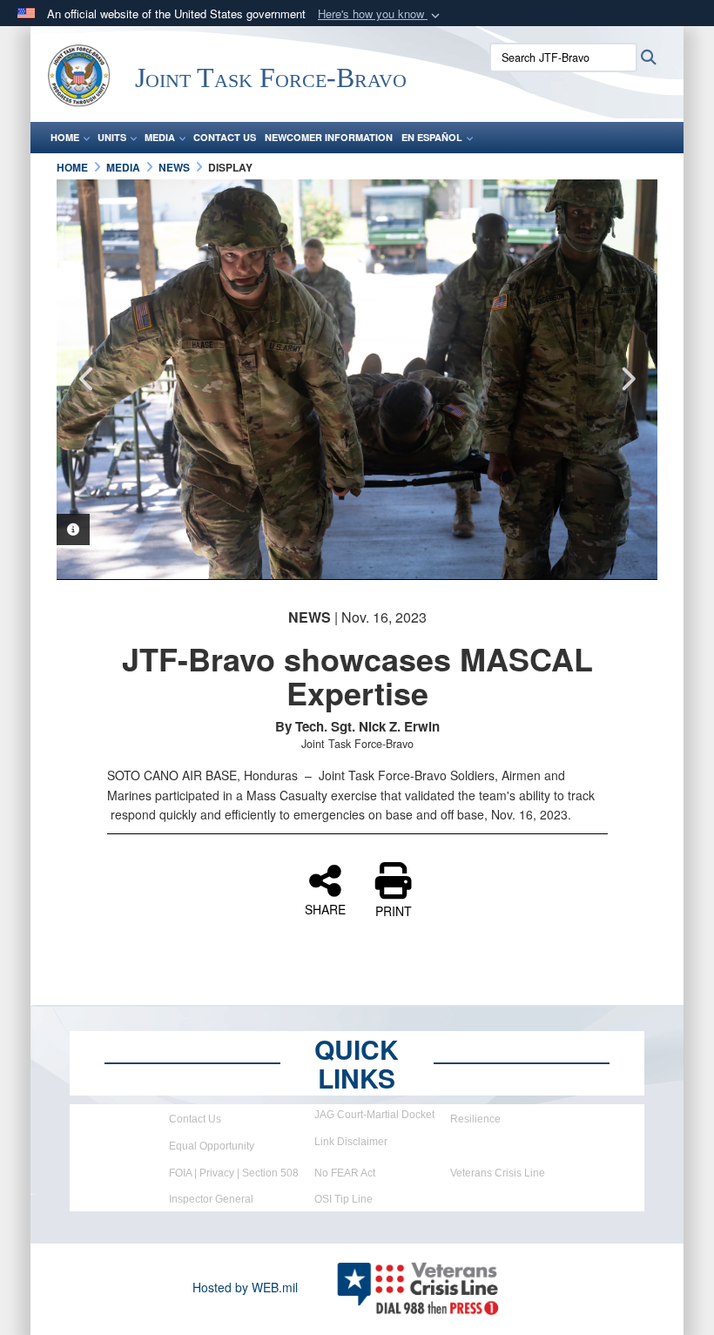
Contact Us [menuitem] (224, 137)
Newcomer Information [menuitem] (329, 137)
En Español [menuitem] (431, 137)
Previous (87, 378)
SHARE (325, 908)
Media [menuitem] (160, 137)
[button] (380, 14)
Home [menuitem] (65, 137)
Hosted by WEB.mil (245, 1287)
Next (627, 378)
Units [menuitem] (112, 137)
